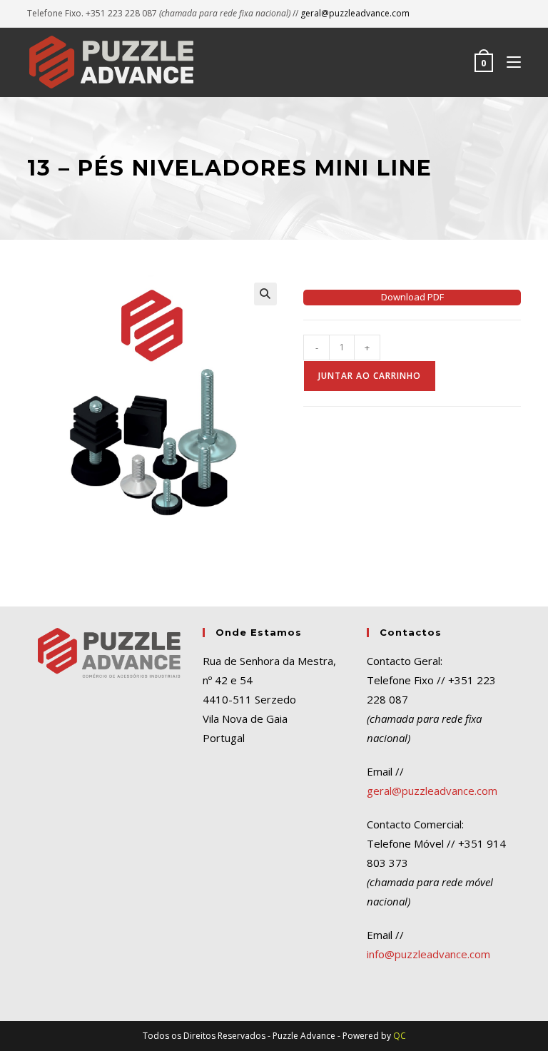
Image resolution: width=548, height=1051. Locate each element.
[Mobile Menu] (508, 62)
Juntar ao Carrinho (369, 376)
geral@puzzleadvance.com (355, 13)
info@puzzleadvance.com (428, 954)
